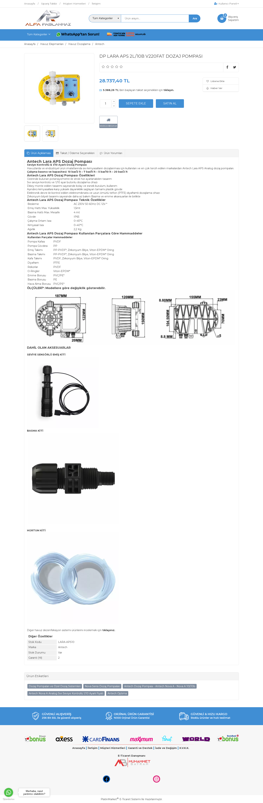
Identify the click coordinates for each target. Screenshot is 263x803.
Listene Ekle (218, 81)
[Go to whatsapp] (8, 792)
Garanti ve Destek (140, 748)
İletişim (93, 748)
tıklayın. (169, 90)
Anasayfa (78, 748)
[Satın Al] (170, 103)
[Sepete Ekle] (136, 103)
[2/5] (105, 66)
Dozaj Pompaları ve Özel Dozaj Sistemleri (55, 686)
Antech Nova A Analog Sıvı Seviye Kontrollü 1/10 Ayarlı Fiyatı (66, 693)
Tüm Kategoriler (37, 34)
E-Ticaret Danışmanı (131, 755)
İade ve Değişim (166, 748)
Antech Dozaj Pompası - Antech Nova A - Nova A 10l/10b (159, 686)
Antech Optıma (117, 693)
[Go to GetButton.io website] (8, 799)
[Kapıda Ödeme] (126, 35)
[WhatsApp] (78, 35)
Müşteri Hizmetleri (112, 748)
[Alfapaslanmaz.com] (48, 26)
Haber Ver (216, 88)
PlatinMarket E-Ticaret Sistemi (121, 799)
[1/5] (103, 66)
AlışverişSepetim (233, 18)
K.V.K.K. (184, 748)
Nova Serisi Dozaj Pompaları (102, 686)
